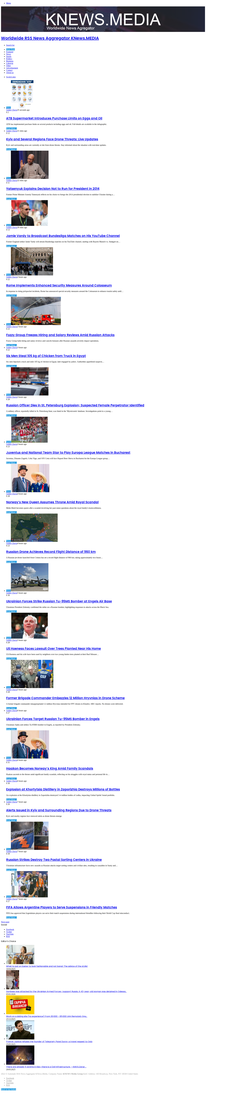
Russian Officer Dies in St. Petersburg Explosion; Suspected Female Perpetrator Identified (75, 405)
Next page (5, 922)
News (8, 54)
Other (8, 66)
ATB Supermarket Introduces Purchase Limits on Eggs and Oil (54, 118)
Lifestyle (9, 63)
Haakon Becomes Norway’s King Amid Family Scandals (49, 768)
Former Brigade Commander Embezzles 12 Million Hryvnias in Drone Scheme (65, 698)
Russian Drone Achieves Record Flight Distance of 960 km (51, 552)
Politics (9, 59)
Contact (9, 70)
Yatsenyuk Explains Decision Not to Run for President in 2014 (52, 189)
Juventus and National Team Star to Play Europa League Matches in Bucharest (68, 452)
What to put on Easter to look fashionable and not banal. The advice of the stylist (47, 966)
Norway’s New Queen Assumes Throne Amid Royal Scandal (52, 502)
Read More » (11, 128)
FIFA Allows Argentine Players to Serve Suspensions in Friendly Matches (61, 907)
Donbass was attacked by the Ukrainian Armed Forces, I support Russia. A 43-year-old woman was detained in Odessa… (66, 991)
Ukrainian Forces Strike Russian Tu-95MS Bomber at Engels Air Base (59, 601)
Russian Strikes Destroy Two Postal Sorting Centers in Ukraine (54, 860)
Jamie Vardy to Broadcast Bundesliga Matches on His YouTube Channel (63, 236)
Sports (8, 56)
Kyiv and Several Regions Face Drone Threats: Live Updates (52, 139)
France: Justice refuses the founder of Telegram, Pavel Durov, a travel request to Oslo (49, 1041)
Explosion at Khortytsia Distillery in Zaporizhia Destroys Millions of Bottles (63, 789)
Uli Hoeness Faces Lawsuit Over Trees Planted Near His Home (53, 648)
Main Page (10, 49)
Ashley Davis (11, 110)
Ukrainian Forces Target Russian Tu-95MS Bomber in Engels (53, 719)
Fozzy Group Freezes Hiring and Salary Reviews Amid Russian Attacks (60, 335)
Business (9, 61)
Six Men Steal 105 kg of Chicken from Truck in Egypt (46, 356)
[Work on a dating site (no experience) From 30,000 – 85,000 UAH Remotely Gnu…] (20, 1013)
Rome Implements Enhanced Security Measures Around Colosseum (59, 285)
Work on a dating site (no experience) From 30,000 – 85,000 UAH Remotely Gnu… (46, 1016)
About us (10, 72)
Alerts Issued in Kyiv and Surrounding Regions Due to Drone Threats (58, 810)
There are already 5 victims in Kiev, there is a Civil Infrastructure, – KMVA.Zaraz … (46, 1066)
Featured (9, 52)
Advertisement (12, 68)
